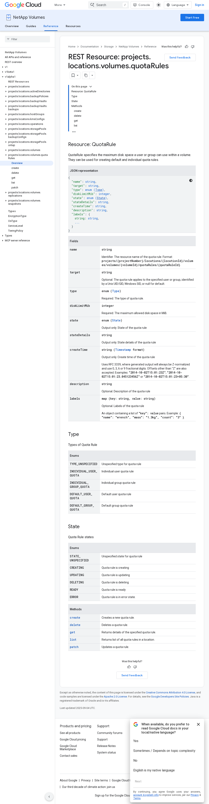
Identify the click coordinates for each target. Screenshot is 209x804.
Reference (50, 26)
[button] (26, 67)
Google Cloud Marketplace (68, 747)
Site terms (101, 780)
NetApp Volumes (29, 17)
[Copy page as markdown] (86, 75)
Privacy (86, 780)
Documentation (90, 46)
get (72, 632)
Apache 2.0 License (115, 696)
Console (144, 5)
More (58, 5)
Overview (12, 26)
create (75, 617)
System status (106, 752)
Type (98, 190)
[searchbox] (27, 39)
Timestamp (123, 350)
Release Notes (106, 746)
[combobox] (108, 5)
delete (75, 625)
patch (74, 647)
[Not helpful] (193, 47)
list (73, 639)
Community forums (109, 733)
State (101, 198)
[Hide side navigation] (49, 797)
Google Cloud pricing (73, 739)
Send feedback (180, 57)
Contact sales (68, 755)
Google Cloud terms (124, 780)
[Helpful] (186, 47)
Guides (31, 26)
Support (102, 739)
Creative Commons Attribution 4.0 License (170, 692)
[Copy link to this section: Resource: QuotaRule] (120, 144)
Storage (108, 46)
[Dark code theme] (191, 180)
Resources (73, 26)
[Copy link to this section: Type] (83, 434)
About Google (68, 780)
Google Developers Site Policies (170, 696)
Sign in (199, 5)
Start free (192, 17)
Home (71, 46)
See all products (70, 733)
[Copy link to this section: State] (84, 527)
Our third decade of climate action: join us (88, 787)
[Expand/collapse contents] (90, 86)
